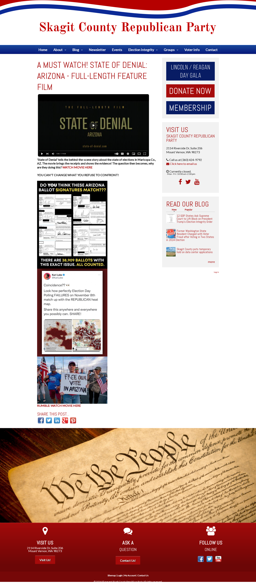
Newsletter (97, 50)
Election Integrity (141, 50)
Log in (216, 272)
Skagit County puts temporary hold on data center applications (195, 250)
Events (117, 50)
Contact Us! (128, 560)
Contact (212, 50)
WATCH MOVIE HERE (77, 167)
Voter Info (192, 50)
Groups (169, 50)
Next (250, 475)
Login (120, 575)
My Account (130, 575)
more (211, 261)
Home (42, 50)
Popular (188, 209)
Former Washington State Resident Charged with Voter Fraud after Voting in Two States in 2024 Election (190, 235)
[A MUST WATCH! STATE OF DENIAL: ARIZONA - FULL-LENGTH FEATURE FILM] (93, 124)
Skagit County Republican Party (190, 138)
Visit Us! (45, 560)
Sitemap (112, 575)
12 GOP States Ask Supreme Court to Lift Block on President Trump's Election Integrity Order (195, 219)
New (175, 209)
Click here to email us (183, 163)
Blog (75, 50)
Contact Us (143, 575)
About (58, 50)
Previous (5, 475)
